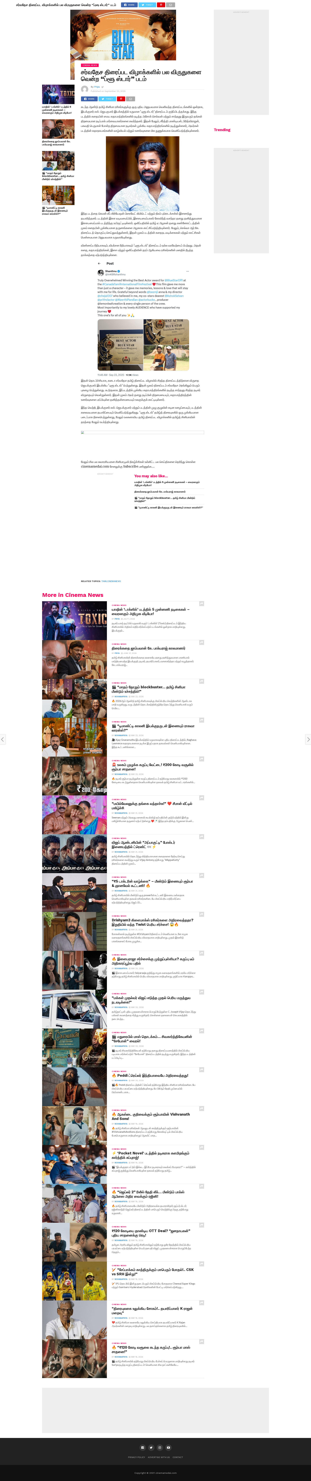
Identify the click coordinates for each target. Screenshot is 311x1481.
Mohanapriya (121, 697)
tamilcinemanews (111, 581)
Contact (178, 1457)
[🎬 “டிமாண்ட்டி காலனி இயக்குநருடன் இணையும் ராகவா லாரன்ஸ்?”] (58, 204)
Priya (97, 86)
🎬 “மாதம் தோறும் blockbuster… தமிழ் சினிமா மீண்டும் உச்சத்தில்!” (58, 176)
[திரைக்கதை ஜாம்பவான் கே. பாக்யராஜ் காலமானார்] (58, 137)
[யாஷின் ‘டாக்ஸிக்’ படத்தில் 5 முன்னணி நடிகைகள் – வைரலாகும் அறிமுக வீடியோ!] (58, 103)
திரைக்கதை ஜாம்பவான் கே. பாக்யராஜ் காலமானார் (56, 143)
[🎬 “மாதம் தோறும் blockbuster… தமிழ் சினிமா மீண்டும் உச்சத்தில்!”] (58, 169)
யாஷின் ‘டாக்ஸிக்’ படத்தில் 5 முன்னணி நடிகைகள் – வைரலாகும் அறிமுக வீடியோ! (57, 109)
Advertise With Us (159, 1457)
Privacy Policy (136, 1457)
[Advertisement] (105, 525)
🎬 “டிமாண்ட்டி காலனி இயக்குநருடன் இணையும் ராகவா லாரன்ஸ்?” (55, 210)
